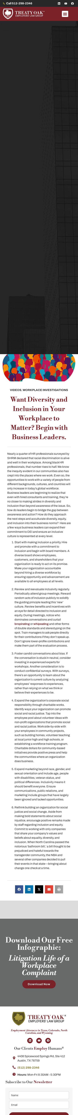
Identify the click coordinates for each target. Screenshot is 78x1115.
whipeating (41, 623)
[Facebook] (72, 3)
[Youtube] (65, 3)
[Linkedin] (59, 3)
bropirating (22, 623)
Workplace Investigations (45, 390)
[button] (65, 14)
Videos (15, 390)
